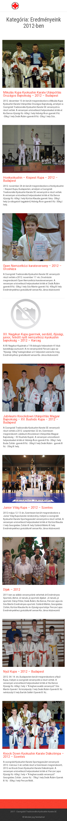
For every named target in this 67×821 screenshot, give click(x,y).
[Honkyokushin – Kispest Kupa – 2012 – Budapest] (33, 149)
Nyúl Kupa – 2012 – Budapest (23, 671)
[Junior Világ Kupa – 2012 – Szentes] (33, 479)
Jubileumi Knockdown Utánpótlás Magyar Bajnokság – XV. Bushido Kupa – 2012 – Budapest (31, 419)
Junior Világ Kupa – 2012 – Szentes (28, 507)
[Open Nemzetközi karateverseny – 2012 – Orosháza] (33, 237)
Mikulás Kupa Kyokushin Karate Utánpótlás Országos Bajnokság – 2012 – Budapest (32, 94)
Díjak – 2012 (11, 589)
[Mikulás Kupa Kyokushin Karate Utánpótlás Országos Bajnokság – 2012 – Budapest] (33, 64)
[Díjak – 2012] (33, 561)
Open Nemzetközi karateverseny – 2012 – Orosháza (32, 267)
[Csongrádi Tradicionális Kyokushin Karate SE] (15, 6)
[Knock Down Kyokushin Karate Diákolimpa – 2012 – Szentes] (33, 725)
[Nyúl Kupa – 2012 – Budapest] (33, 643)
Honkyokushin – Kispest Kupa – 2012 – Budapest (30, 179)
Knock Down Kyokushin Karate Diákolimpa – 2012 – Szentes (33, 755)
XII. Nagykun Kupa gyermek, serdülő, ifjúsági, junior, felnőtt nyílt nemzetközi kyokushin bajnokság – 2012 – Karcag (33, 337)
